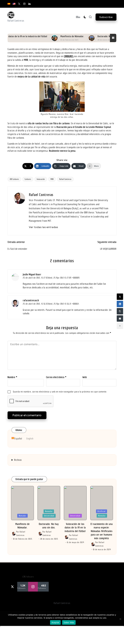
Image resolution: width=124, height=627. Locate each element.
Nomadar (22, 516)
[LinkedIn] (120, 304)
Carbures (28, 179)
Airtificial (102, 511)
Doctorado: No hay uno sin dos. (107, 36)
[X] (120, 296)
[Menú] (78, 17)
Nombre (12, 377)
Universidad (49, 516)
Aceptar (55, 622)
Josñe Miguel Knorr (32, 274)
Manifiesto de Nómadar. (67, 36)
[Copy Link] (120, 311)
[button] (106, 17)
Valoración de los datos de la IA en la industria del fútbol (75, 527)
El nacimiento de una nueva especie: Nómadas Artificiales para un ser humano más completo (101, 531)
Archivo (18, 460)
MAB (52, 179)
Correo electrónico (56, 377)
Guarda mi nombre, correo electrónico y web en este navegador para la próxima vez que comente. (60, 391)
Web (84, 377)
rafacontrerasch (31, 300)
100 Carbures (14, 179)
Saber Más (69, 622)
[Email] (120, 318)
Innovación (41, 179)
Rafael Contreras (65, 179)
